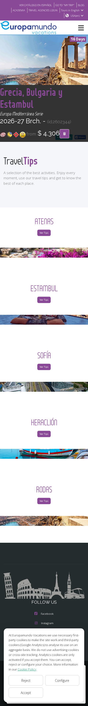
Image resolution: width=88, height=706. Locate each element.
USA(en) (75, 15)
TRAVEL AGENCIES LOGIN (43, 10)
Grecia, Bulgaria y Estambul (31, 98)
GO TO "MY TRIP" (64, 5)
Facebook (47, 613)
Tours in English (70, 10)
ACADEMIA (19, 10)
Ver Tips (44, 232)
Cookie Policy (27, 669)
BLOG (81, 5)
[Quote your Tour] (64, 134)
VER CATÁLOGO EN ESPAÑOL (35, 5)
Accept (26, 692)
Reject (26, 680)
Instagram (47, 623)
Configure (62, 680)
